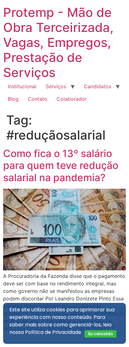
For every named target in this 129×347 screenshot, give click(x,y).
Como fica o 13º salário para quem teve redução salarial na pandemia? (60, 165)
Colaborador (72, 99)
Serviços (56, 86)
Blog (13, 99)
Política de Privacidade (53, 332)
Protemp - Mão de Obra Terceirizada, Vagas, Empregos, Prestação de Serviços (58, 42)
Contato (37, 99)
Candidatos (97, 86)
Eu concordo (100, 333)
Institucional (22, 86)
